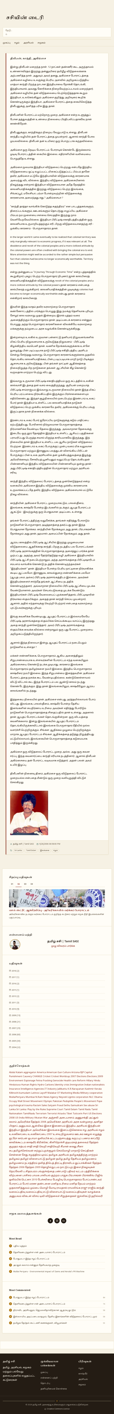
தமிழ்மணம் (89, 1159)
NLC (91, 1097)
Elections (81, 1076)
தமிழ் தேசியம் (72, 1159)
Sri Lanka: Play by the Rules (31, 1109)
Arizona (75, 1072)
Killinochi (14, 1093)
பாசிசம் (26, 1175)
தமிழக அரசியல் (59, 1155)
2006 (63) (15, 1034)
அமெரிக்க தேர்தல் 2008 (31, 1122)
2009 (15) (15, 1015)
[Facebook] (50, 1220)
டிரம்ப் (44, 1155)
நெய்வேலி (16, 1171)
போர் (25, 1183)
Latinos (35, 1093)
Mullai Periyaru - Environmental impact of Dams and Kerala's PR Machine (48, 1271)
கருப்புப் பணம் (81, 1138)
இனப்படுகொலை (71, 1130)
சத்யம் (22, 1146)
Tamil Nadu (84, 1109)
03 (25, 884)
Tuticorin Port (80, 1113)
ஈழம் (16, 43)
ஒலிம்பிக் (43, 1138)
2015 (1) (15, 990)
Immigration (77, 1084)
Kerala (98, 1089)
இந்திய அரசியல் (76, 1126)
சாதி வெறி (40, 1146)
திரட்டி (58, 1163)
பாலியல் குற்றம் (50, 1175)
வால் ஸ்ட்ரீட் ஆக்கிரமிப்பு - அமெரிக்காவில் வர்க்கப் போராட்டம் (49, 910)
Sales (44, 1105)
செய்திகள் (87, 1150)
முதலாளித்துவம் (19, 1188)
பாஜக (64, 1175)
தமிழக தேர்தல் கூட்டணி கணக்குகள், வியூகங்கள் (40, 1323)
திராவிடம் (69, 1163)
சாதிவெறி (53, 1146)
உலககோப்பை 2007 (40, 1134)
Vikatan (38, 1117)
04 (32, 884)
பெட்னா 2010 (29, 1179)
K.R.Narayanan (76, 1089)
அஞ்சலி (53, 1117)
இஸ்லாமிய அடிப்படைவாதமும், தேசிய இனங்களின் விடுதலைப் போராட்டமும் (55, 1316)
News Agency (50, 1097)
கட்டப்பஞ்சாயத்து (60, 1138)
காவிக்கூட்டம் (17, 1142)
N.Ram (39, 1097)
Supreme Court (55, 1109)
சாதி (30, 1146)
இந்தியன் (94, 1126)
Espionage (29, 1080)
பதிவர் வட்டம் (75, 1171)
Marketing (66, 1093)
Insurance (14, 1089)
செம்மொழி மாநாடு (68, 1150)
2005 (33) (15, 1041)
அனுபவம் (24, 1126)
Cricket (47, 1076)
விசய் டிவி (38, 1196)
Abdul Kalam (16, 1072)
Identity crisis (61, 1084)
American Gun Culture (58, 1072)
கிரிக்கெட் (43, 1142)
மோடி (52, 1188)
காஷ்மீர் (31, 1142)
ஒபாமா (32, 1138)
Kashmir (89, 1089)
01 (12, 884)
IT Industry (50, 1089)
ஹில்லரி (97, 1196)
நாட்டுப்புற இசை (70, 1167)
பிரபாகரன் (74, 1175)
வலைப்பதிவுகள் (76, 1192)
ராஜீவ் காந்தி (96, 1188)
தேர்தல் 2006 (16, 1167)
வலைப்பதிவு (17, 1192)
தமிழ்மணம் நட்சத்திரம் (23, 1163)
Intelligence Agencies (32, 1089)
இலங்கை (44, 850)
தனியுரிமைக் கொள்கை (54, 1389)
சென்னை (15, 1155)
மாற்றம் (91, 1183)
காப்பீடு (95, 1138)
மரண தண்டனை (39, 1183)
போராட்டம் (15, 1183)
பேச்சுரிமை (45, 1179)
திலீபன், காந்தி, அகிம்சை (28, 58)
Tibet (69, 1113)
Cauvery (27, 1076)
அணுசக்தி (81, 1117)
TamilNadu (29, 1113)
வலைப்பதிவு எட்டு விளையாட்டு (45, 1192)
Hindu (97, 1080)
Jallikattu (62, 1089)
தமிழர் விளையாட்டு (32, 1159)
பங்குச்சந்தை (46, 1171)
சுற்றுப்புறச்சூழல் (45, 1150)
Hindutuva (15, 1084)
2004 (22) (15, 1047)
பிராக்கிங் (88, 1175)
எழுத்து (97, 1134)
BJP (82, 1072)
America (41, 1072)
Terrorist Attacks (56, 1113)
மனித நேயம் (77, 1183)
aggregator (29, 1072)
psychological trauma (21, 1105)
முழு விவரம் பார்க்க (63, 946)
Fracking (47, 1080)
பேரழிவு (58, 1179)
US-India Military (24, 1117)
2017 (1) (15, 977)
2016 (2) (15, 983)
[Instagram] (57, 1220)
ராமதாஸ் (62, 1188)
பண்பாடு (60, 1171)
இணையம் (59, 1126)
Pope (99, 1101)
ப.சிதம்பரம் (30, 1171)
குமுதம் (13, 1146)
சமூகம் (41, 43)
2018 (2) (15, 971)
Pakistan (57, 1101)
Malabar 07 (53, 1093)
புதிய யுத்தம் (20, 1246)
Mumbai (30, 1097)
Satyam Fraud (55, 1105)
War (45, 1117)
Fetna (39, 1080)
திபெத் (50, 1163)
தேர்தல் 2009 (32, 1167)
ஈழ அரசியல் (90, 1130)
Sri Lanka (18, 850)
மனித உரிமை (60, 1183)
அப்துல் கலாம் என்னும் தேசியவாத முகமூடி (36, 1265)
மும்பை (34, 1188)
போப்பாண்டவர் (92, 1179)
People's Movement (85, 1101)
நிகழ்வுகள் (88, 1167)
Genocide (58, 1080)
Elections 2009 (95, 1076)
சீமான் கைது (69, 1146)
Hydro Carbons (45, 1084)
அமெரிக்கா (54, 1122)
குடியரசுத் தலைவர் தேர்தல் (81, 1142)
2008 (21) (15, 1022)
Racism (37, 1105)
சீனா (80, 1146)
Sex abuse (89, 1105)
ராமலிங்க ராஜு (77, 1188)
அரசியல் (28, 43)
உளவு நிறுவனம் (63, 1134)
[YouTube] (63, 1220)
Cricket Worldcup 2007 (63, 1076)
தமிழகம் (14, 1159)
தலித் (41, 1163)
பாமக (35, 1175)
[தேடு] (6, 34)
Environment (16, 1080)
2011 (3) (15, 1002)
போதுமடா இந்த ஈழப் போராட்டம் (31, 1259)
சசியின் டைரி (25, 17)
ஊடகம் (79, 1134)
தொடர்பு (45, 1383)
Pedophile (68, 1101)
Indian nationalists (94, 1084)
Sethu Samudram (73, 1105)
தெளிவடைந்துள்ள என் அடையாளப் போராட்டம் (39, 1252)
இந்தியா (14, 1130)
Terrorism (41, 1113)
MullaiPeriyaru (17, 1097)
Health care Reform (75, 1080)
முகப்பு (6, 43)
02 (19, 884)
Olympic (47, 1101)
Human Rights (29, 1084)
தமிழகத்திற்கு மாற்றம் (84, 1155)
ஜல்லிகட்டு (84, 1196)
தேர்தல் (97, 1163)
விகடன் (27, 1196)
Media (76, 1093)
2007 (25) (15, 1028)
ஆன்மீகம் (37, 1126)
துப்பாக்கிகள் (83, 1163)
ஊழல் (88, 1134)
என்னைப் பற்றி (49, 1378)
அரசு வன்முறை (83, 1122)
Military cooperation (91, 1093)
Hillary (89, 1080)
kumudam (24, 1093)
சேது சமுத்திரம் (31, 1155)
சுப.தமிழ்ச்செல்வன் (21, 1150)
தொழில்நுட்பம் (50, 1167)
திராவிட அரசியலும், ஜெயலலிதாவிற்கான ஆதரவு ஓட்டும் (44, 1310)
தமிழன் (50, 1159)
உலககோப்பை (18, 1134)
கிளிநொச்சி (57, 1142)
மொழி (44, 1188)
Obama (98, 1097)
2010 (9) (15, 1009)
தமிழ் (59, 1159)
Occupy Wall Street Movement (26, 1101)
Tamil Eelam (31, 850)
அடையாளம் (66, 1117)
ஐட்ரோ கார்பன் (18, 1138)
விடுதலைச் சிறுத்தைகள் (61, 1196)
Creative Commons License (58, 1409)
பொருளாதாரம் (73, 1179)
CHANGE (37, 1076)
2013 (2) (15, 996)
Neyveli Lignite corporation (73, 1097)
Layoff (43, 1093)
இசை (47, 1126)
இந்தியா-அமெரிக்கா (34, 1130)
